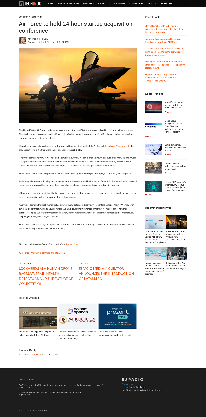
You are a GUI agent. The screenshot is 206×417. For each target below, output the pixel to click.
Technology (36, 16)
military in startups (41, 252)
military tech (59, 252)
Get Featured (166, 3)
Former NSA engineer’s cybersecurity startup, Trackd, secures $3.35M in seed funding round (175, 186)
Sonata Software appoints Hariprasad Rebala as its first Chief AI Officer (50, 392)
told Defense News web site (116, 145)
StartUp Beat (71, 244)
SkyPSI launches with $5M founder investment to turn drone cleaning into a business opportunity (164, 28)
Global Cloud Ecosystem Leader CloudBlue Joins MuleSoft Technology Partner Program (174, 126)
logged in (36, 354)
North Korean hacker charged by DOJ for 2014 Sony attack (174, 105)
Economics (88, 3)
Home (50, 3)
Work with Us (127, 384)
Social (101, 3)
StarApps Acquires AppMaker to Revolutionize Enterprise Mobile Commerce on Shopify (161, 77)
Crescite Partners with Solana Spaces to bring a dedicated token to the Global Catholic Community (164, 51)
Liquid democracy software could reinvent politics (176, 148)
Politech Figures (116, 3)
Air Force (24, 252)
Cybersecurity (136, 3)
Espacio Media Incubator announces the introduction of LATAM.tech (106, 273)
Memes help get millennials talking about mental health (176, 166)
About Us (151, 3)
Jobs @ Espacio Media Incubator (135, 387)
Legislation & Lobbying (68, 3)
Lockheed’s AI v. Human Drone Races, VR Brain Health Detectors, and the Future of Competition (46, 276)
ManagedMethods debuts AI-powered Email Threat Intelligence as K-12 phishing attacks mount (165, 64)
